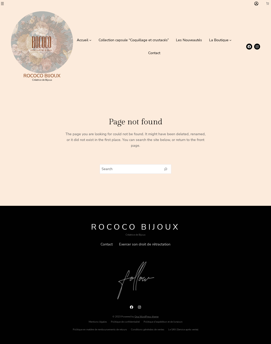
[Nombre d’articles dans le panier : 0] (267, 3)
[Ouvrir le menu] (2, 3)
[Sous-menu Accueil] (90, 40)
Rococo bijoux (42, 76)
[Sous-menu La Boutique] (230, 40)
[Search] (165, 169)
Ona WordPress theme (147, 316)
